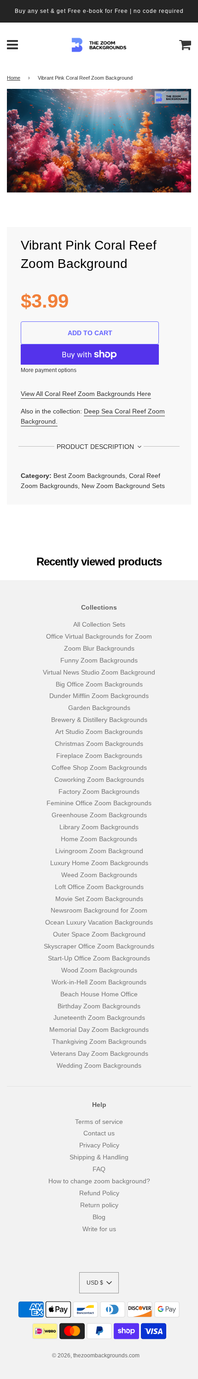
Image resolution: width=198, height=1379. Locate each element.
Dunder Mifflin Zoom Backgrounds (99, 695)
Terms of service (99, 1121)
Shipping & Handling (99, 1157)
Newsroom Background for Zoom (99, 910)
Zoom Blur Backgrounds (99, 648)
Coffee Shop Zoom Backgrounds (99, 767)
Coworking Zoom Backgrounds (99, 779)
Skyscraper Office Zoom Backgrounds (99, 946)
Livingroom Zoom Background (99, 851)
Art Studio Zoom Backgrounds (99, 731)
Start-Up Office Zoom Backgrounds (99, 958)
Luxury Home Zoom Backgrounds (99, 863)
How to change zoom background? (99, 1181)
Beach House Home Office (99, 994)
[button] (99, 1282)
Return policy (99, 1205)
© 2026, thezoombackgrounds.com (96, 1355)
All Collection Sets (99, 624)
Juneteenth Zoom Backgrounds (99, 1017)
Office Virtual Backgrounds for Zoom (99, 636)
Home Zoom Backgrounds (99, 839)
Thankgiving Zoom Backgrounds (99, 1041)
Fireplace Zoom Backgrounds (99, 755)
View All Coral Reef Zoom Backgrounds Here (86, 393)
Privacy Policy (99, 1145)
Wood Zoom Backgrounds (99, 970)
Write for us (99, 1229)
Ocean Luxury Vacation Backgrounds (99, 922)
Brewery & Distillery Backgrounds (99, 719)
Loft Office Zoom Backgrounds (99, 886)
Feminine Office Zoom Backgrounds (99, 803)
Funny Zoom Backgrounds (99, 660)
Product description (96, 446)
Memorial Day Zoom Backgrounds (99, 1029)
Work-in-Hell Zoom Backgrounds (99, 982)
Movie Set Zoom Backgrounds (99, 898)
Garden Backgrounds (99, 707)
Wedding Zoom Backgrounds (99, 1065)
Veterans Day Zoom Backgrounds (99, 1053)
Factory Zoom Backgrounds (99, 791)
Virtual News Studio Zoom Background (99, 672)
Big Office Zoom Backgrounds (99, 684)
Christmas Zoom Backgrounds (99, 743)
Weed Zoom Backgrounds (99, 875)
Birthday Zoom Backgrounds (99, 1006)
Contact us (99, 1133)
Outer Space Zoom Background (99, 934)
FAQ (99, 1169)
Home (13, 78)
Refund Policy (99, 1193)
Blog (99, 1217)
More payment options (48, 370)
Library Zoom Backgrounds (99, 827)
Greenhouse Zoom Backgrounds (99, 815)
